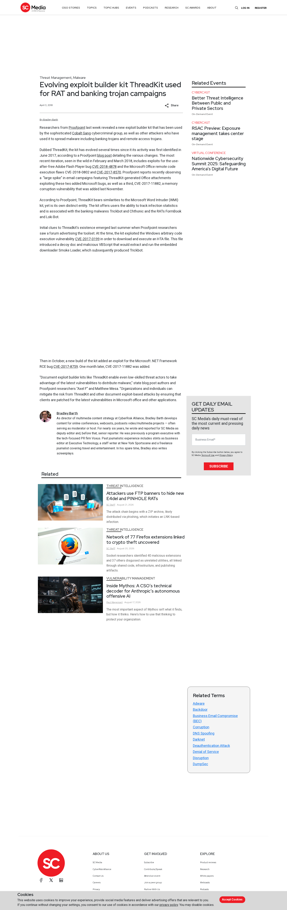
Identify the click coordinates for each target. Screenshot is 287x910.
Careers (97, 882)
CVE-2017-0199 (87, 239)
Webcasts (205, 882)
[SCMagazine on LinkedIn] (61, 880)
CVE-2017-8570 (109, 172)
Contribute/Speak (153, 869)
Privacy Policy (226, 455)
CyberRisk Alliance (102, 869)
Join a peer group (153, 882)
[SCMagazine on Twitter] (51, 880)
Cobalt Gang (81, 133)
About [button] (212, 7)
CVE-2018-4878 (104, 166)
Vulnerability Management (130, 578)
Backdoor (200, 709)
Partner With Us (152, 889)
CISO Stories (71, 7)
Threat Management (56, 77)
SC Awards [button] (192, 7)
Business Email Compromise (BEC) (215, 718)
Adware (199, 703)
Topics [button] (92, 7)
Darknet (199, 739)
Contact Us (98, 875)
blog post (104, 155)
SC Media (97, 862)
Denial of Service (206, 752)
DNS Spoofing (203, 733)
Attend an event (152, 875)
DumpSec (200, 764)
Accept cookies (232, 899)
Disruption (201, 758)
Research (204, 869)
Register (260, 7)
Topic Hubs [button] (111, 7)
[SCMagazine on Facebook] (41, 880)
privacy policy (169, 905)
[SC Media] (32, 7)
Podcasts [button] (150, 7)
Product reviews (208, 862)
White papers (207, 875)
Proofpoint (77, 127)
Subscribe (218, 466)
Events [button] (131, 7)
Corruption (201, 727)
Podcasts (204, 889)
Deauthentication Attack (211, 746)
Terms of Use (208, 455)
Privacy (96, 889)
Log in (245, 7)
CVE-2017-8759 (65, 366)
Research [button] (171, 7)
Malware (79, 77)
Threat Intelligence (124, 486)
